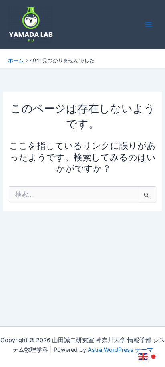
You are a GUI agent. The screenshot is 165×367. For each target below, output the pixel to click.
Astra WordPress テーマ (120, 349)
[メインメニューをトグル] (148, 24)
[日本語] (154, 356)
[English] (143, 356)
